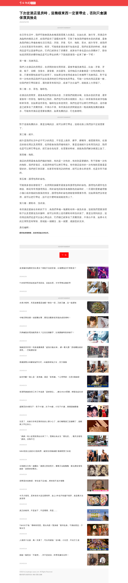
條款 (34, 574)
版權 (40, 574)
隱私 (37, 574)
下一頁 (64, 255)
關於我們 (22, 574)
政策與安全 (29, 574)
